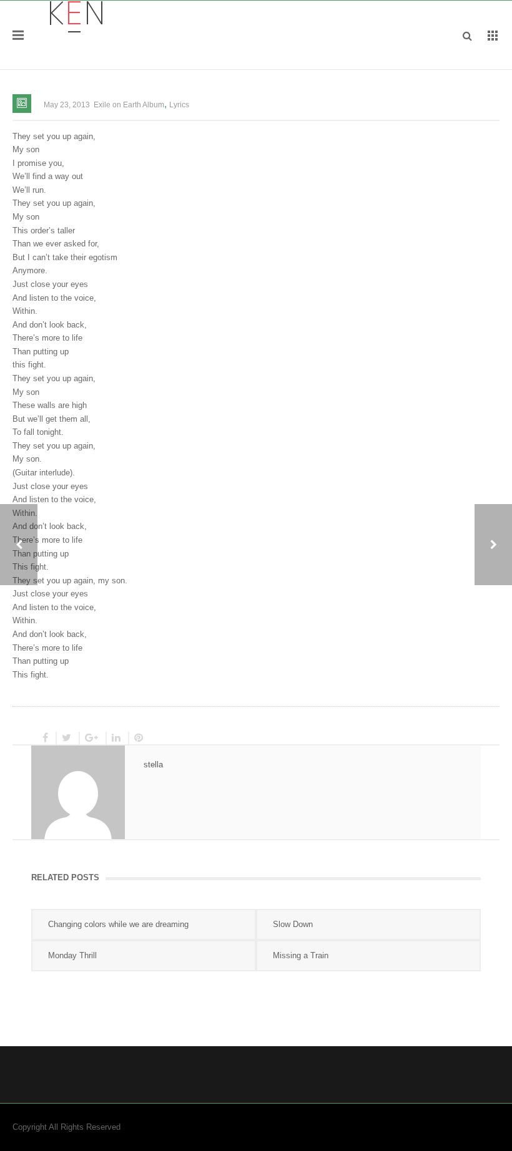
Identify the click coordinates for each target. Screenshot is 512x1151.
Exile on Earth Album (129, 104)
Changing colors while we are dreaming (118, 924)
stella (153, 764)
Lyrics (179, 104)
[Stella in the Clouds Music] (76, 16)
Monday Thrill (72, 955)
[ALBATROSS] (493, 544)
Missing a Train (300, 955)
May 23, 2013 (67, 104)
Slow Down (293, 924)
